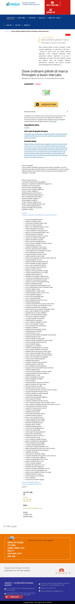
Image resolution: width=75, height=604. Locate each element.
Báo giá (42, 18)
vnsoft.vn (24, 213)
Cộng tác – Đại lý (54, 18)
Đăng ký (27, 25)
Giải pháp (32, 18)
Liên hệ (8, 25)
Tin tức (17, 25)
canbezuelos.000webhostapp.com (32, 484)
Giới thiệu (21, 18)
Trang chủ (10, 18)
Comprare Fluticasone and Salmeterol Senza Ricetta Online (39, 215)
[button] (69, 526)
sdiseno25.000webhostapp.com (31, 482)
